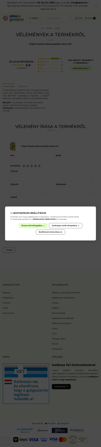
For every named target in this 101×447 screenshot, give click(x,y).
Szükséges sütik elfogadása (64, 226)
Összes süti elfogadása (31, 226)
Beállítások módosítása (49, 232)
